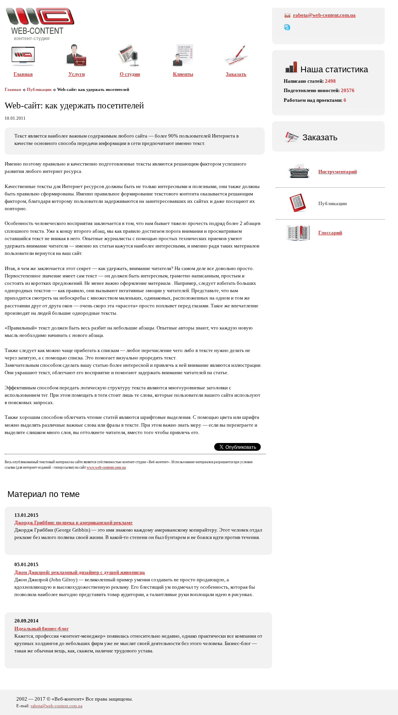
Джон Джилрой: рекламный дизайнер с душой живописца (79, 572)
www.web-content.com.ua (106, 467)
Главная (13, 89)
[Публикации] (316, 215)
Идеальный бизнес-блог (41, 628)
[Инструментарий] (321, 183)
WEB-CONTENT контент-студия (40, 24)
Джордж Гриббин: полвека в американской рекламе (73, 522)
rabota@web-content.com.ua (324, 15)
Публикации (39, 89)
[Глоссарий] (314, 244)
